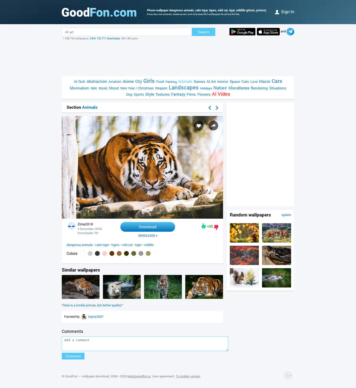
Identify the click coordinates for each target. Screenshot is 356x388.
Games (199, 81)
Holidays (206, 88)
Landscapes (184, 87)
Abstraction (97, 81)
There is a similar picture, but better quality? (92, 305)
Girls (149, 81)
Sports (139, 94)
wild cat (127, 245)
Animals (185, 81)
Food (160, 81)
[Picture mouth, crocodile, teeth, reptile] (276, 264)
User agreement (163, 376)
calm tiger (102, 245)
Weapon (161, 88)
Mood (114, 88)
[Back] (210, 108)
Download (147, 226)
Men (94, 88)
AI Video (221, 94)
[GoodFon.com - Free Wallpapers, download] (99, 12)
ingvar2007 (95, 316)
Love (254, 81)
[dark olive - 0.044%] (133, 253)
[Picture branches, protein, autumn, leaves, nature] (244, 241)
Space (235, 81)
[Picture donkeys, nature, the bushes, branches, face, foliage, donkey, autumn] (244, 264)
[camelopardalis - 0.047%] (119, 253)
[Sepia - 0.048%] (111, 253)
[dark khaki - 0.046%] (126, 253)
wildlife (149, 245)
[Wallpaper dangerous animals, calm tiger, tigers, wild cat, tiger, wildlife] (142, 217)
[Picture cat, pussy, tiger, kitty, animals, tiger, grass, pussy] (204, 297)
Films (191, 94)
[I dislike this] (216, 227)
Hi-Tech (79, 81)
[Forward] (217, 108)
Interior (222, 81)
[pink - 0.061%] (104, 253)
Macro (264, 81)
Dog (129, 94)
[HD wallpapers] (242, 32)
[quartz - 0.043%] (141, 253)
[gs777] (84, 316)
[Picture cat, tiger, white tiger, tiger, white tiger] (122, 297)
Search (203, 32)
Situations (277, 88)
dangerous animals (80, 245)
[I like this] (204, 225)
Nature (220, 88)
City (138, 81)
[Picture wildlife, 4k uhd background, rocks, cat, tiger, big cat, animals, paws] (81, 297)
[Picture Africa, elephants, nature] (276, 241)
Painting (171, 81)
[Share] (213, 125)
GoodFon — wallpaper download (87, 376)
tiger (138, 245)
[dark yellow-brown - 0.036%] (148, 253)
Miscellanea (238, 87)
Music (103, 88)
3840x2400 (146, 235)
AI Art (211, 81)
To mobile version (188, 376)
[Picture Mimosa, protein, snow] (244, 286)
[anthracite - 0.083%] (97, 253)
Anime (128, 81)
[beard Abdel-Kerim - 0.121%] (90, 253)
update (286, 214)
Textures (162, 94)
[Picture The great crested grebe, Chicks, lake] (276, 286)
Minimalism (79, 88)
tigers (115, 245)
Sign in (287, 11)
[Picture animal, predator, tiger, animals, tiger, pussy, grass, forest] (163, 297)
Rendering (259, 88)
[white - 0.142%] (82, 253)
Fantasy (178, 94)
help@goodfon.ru (139, 376)
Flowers (203, 94)
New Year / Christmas (137, 88)
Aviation (114, 81)
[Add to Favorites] (199, 125)
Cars (277, 81)
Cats (245, 81)
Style (149, 94)
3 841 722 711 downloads (105, 38)
